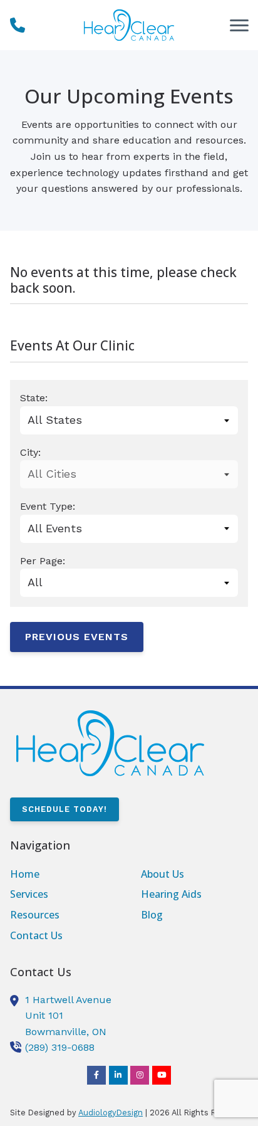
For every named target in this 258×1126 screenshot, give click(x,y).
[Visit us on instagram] (139, 1075)
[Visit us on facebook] (96, 1075)
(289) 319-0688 (60, 1047)
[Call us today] (17, 25)
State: (34, 398)
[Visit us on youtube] (161, 1075)
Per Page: (42, 561)
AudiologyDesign (110, 1112)
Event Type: (47, 506)
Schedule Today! (64, 809)
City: (30, 452)
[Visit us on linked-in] (118, 1075)
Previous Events (76, 637)
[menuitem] (63, 874)
